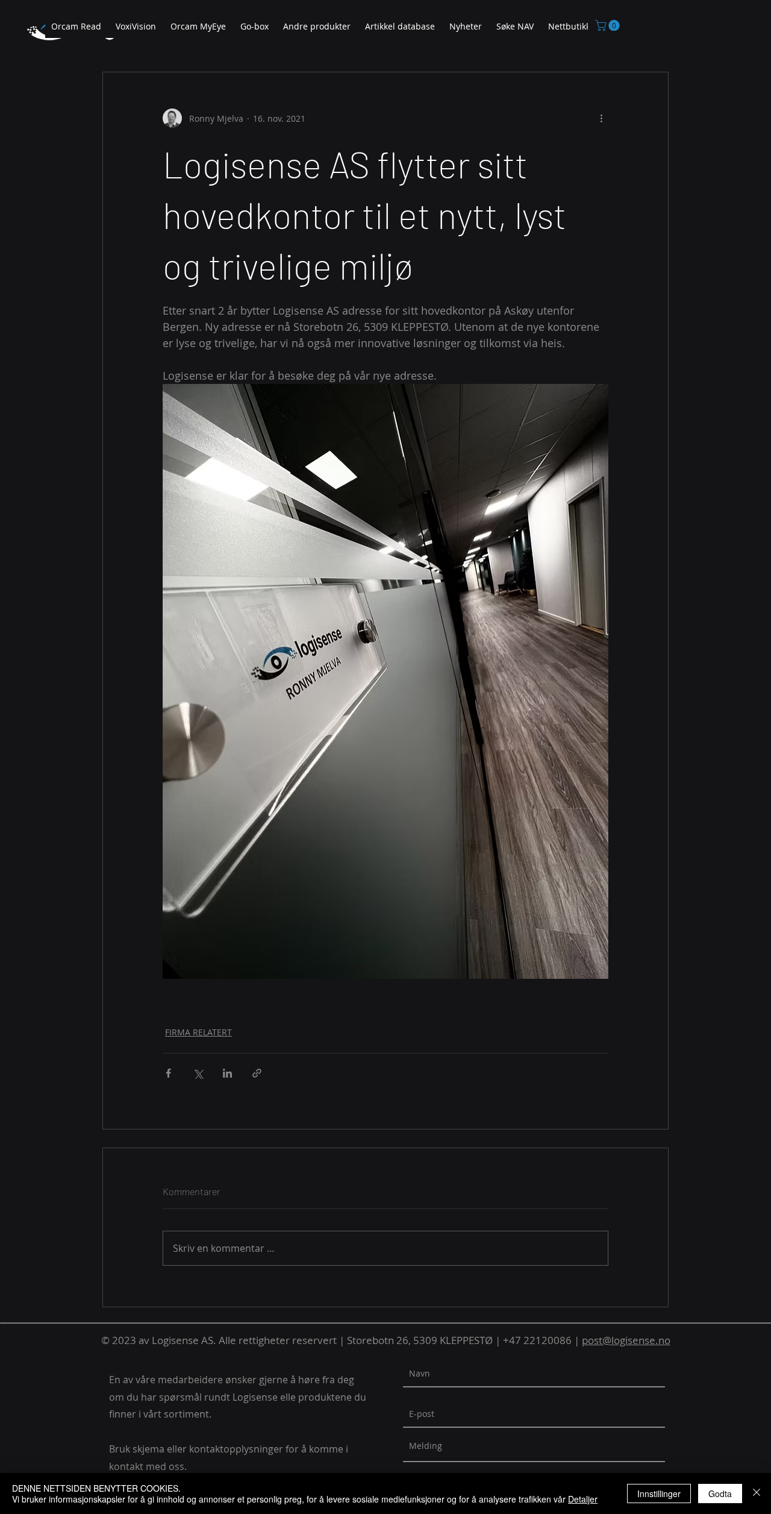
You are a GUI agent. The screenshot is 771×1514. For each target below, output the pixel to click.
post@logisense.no (626, 1340)
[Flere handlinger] (601, 118)
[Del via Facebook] (168, 1073)
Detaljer (583, 1499)
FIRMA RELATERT (198, 1032)
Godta (720, 1493)
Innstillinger (659, 1493)
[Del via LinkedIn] (227, 1073)
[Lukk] (756, 1493)
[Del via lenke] (257, 1073)
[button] (317, 27)
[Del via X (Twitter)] (198, 1073)
